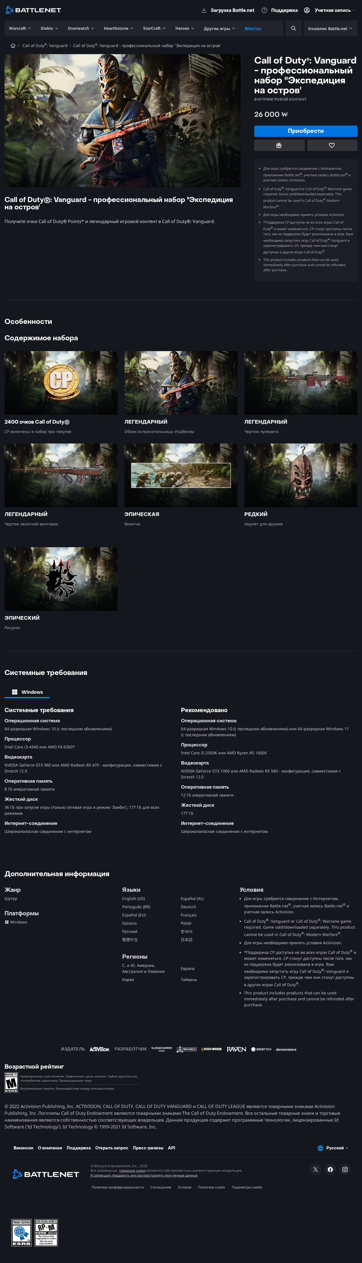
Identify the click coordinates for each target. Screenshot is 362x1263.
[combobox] (289, 28)
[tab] (27, 692)
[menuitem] (20, 28)
